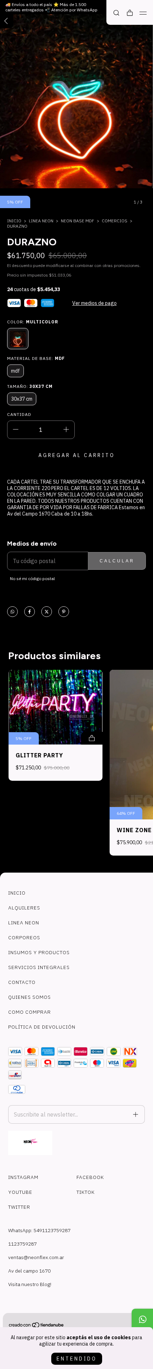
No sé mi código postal (32, 578)
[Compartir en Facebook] (29, 612)
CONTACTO (22, 982)
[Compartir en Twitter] (46, 612)
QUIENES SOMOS (29, 997)
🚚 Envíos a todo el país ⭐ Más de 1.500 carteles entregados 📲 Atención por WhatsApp (51, 7)
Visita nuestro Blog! (29, 1284)
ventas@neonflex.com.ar (36, 1257)
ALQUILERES (24, 908)
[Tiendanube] (36, 1326)
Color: (32, 321)
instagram (23, 1177)
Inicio (14, 220)
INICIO (17, 893)
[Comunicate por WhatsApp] (142, 1319)
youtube (20, 1192)
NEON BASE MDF (77, 220)
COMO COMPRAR (29, 1012)
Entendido (77, 1359)
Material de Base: (36, 358)
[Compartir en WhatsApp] (12, 612)
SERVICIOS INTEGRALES (39, 967)
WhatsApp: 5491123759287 (39, 1230)
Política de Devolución (41, 1027)
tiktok (85, 1192)
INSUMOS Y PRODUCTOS (39, 952)
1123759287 (22, 1244)
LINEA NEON (41, 220)
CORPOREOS (24, 937)
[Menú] (143, 13)
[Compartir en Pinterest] (63, 612)
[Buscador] (116, 13)
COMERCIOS (114, 220)
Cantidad (19, 414)
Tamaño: (30, 386)
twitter (19, 1207)
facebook (90, 1177)
